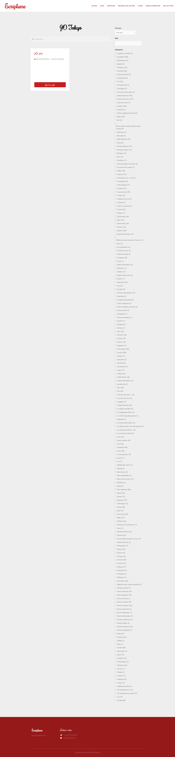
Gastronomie (123, 310)
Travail (121, 683)
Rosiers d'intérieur (125, 627)
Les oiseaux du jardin (125, 433)
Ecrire (120, 261)
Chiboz (121, 171)
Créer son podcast (124, 206)
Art (120, 82)
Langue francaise (124, 405)
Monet (121, 493)
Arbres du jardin (124, 74)
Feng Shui (121, 296)
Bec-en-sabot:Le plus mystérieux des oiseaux (128, 127)
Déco (120, 220)
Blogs (120, 143)
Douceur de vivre (124, 251)
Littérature (122, 447)
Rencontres (122, 581)
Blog (102, 6)
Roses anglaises (124, 595)
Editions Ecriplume (125, 265)
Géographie (122, 314)
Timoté (121, 676)
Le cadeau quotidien (125, 409)
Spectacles (122, 651)
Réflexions (122, 577)
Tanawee (121, 658)
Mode (120, 486)
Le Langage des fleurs (125, 412)
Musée (121, 497)
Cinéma (121, 174)
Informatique (123, 349)
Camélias (122, 160)
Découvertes (123, 223)
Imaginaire (122, 345)
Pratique (121, 567)
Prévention (122, 570)
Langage (121, 402)
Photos (121, 549)
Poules (121, 563)
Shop (120, 644)
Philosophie (122, 546)
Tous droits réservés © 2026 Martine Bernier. (87, 752)
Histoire (122, 335)
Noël (120, 511)
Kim (120, 391)
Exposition (122, 282)
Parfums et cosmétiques (127, 525)
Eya (120, 286)
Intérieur (121, 356)
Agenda (121, 64)
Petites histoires (124, 542)
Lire (120, 444)
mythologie (122, 504)
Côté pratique (123, 185)
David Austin (123, 216)
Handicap (121, 324)
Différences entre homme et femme (129, 240)
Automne (121, 110)
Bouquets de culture (126, 6)
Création (121, 202)
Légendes (121, 419)
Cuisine (121, 209)
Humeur (121, 338)
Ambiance (122, 67)
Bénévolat (121, 132)
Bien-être (121, 136)
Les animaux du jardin (126, 423)
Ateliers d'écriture (125, 99)
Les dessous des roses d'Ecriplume (130, 426)
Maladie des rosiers (125, 465)
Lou (119, 461)
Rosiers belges (123, 623)
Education (121, 268)
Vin (120, 697)
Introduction (122, 367)
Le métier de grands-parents (127, 416)
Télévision (122, 665)
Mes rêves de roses (125, 479)
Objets (121, 518)
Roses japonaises (124, 609)
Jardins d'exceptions (125, 381)
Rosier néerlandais (124, 613)
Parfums (121, 521)
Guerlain (121, 321)
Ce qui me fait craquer (126, 167)
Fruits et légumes (124, 303)
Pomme (121, 560)
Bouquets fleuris (124, 150)
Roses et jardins (124, 602)
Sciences (121, 637)
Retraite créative (124, 588)
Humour (121, 342)
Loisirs (120, 458)
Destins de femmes (125, 234)
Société (121, 648)
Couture (121, 195)
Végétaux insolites (124, 686)
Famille (121, 289)
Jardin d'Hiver (123, 377)
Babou (121, 117)
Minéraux (121, 483)
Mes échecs (122, 472)
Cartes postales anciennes (127, 164)
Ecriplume (15, 6)
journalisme (122, 384)
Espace (120, 279)
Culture (121, 213)
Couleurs (121, 188)
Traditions (121, 679)
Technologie (123, 662)
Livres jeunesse (124, 454)
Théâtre (121, 672)
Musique (122, 500)
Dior (119, 244)
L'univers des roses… (125, 395)
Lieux (120, 437)
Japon (120, 370)
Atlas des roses (123, 103)
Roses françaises (124, 605)
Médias (120, 468)
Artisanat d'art (123, 85)
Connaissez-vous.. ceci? (126, 178)
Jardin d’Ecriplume (153, 6)
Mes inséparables (124, 475)
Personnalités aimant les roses (129, 539)
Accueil (94, 6)
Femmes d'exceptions (126, 293)
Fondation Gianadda (125, 300)
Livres (140, 6)
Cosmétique (122, 181)
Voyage (121, 700)
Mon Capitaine (124, 489)
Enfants (121, 272)
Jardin (121, 374)
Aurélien (122, 106)
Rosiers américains (125, 620)
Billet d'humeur (123, 139)
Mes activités (168, 6)
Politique (121, 556)
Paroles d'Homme (124, 532)
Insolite (121, 352)
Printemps (121, 574)
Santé (120, 634)
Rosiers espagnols (124, 630)
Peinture (121, 535)
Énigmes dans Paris (125, 275)
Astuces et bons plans (126, 92)
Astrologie (122, 88)
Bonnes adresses (124, 146)
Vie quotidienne (125, 690)
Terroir (121, 669)
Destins (121, 231)
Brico (120, 157)
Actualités (122, 57)
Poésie (121, 553)
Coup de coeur (123, 192)
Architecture (122, 78)
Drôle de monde (123, 254)
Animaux (122, 71)
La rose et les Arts (124, 398)
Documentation (123, 247)
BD (119, 120)
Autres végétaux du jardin (127, 113)
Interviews (121, 360)
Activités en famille (125, 53)
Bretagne (121, 153)
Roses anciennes (124, 591)
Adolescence (122, 60)
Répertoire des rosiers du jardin (129, 584)
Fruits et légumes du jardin (127, 307)
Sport (120, 655)
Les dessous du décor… (126, 430)
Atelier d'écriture (124, 96)
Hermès (121, 328)
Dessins (121, 227)
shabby (120, 641)
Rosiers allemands (125, 616)
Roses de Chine (123, 598)
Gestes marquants (124, 317)
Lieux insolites (123, 440)
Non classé (122, 514)
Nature (121, 507)
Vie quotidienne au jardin (127, 693)
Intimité (121, 363)
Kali (120, 388)
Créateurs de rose (124, 199)
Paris (120, 528)
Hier (120, 331)
